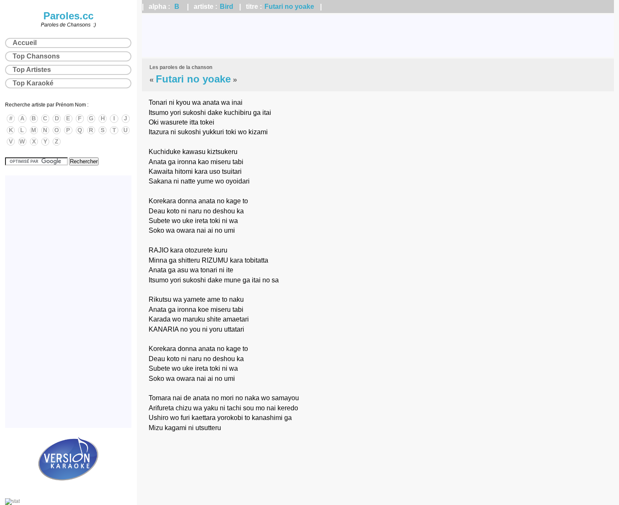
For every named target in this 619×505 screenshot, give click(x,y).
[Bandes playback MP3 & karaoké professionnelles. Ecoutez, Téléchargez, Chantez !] (68, 489)
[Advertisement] (378, 36)
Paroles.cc (68, 15)
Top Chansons (36, 56)
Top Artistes (32, 69)
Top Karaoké (33, 83)
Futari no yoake (289, 6)
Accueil (25, 42)
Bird (226, 6)
